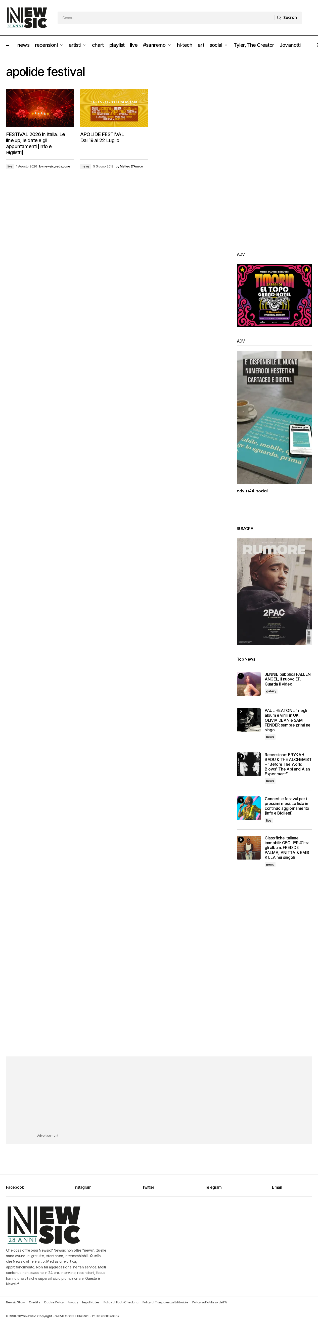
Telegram (213, 1187)
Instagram (83, 1187)
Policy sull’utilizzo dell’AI (209, 1302)
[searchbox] (166, 18)
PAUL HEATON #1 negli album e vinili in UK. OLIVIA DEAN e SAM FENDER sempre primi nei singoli (288, 720)
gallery (271, 691)
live (10, 166)
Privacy (73, 1302)
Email (277, 1187)
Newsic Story (15, 1302)
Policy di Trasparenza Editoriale (165, 1302)
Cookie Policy (54, 1302)
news (85, 166)
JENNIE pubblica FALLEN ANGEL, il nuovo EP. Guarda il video (288, 679)
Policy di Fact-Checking (121, 1302)
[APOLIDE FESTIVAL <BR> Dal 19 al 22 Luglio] (114, 108)
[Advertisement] (274, 164)
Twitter (148, 1187)
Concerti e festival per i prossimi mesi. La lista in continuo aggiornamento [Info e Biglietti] (287, 806)
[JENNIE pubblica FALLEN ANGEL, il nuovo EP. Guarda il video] (249, 684)
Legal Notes (91, 1302)
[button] (9, 45)
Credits (34, 1302)
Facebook (15, 1187)
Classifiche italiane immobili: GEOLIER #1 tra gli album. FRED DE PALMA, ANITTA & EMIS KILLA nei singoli (287, 848)
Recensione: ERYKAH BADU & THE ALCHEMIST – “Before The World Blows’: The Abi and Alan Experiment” (288, 764)
